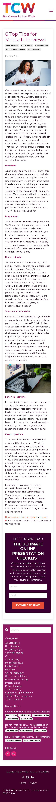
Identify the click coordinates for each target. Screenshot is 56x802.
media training (26, 45)
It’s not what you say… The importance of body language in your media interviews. (26, 726)
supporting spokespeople (19, 693)
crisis (7, 656)
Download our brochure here (20, 517)
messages (10, 669)
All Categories (12, 643)
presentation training (16, 679)
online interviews (41, 45)
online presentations (16, 676)
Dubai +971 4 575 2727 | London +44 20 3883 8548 (25, 792)
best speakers (12, 646)
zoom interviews (34, 49)
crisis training (12, 659)
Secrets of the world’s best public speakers (27, 712)
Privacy (33, 783)
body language (13, 649)
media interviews (12, 45)
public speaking (13, 686)
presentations (12, 683)
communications (14, 653)
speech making (13, 689)
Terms (22, 783)
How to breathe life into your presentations (27, 737)
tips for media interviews (15, 49)
